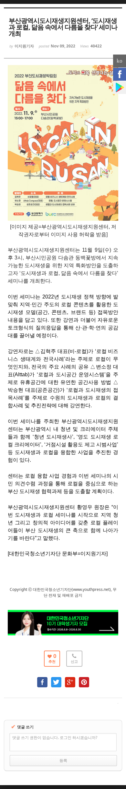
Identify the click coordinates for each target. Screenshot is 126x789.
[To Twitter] (56, 679)
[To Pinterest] (84, 679)
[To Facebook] (42, 679)
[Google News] (119, 87)
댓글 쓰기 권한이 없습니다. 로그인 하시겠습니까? (54, 737)
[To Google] (70, 679)
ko (119, 61)
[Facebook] (119, 74)
